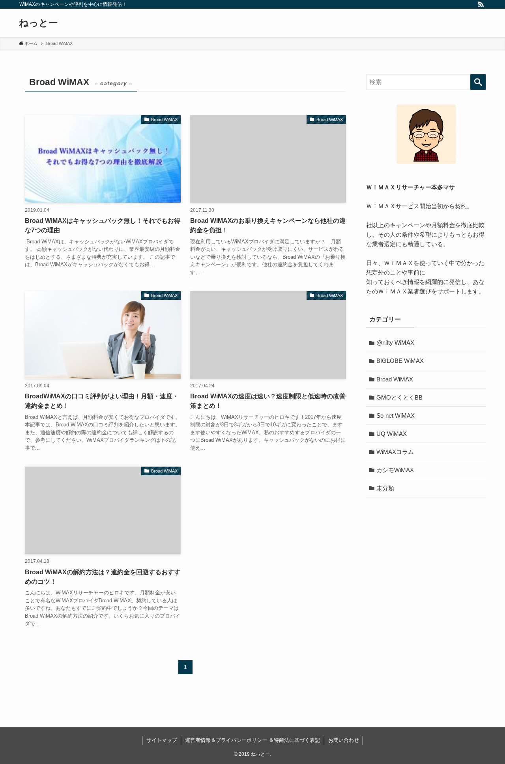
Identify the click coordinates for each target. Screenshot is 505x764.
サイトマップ (161, 740)
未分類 (385, 488)
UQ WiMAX (391, 433)
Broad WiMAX (394, 379)
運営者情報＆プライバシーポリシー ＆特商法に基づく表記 (252, 740)
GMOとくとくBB (399, 397)
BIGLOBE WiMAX (400, 360)
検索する (478, 82)
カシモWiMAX (395, 470)
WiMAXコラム (395, 451)
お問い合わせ (343, 740)
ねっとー (38, 23)
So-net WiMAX (395, 415)
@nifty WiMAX (395, 342)
